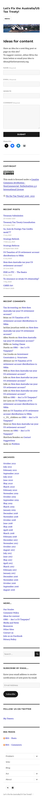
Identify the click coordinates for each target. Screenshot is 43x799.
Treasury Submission (13, 215)
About (9, 779)
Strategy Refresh (11, 239)
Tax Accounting (10, 307)
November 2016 (10, 580)
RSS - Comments (13, 745)
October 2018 (9, 520)
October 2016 (9, 583)
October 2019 (9, 497)
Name (9, 68)
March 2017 (8, 566)
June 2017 (7, 556)
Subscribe (10, 694)
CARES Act (8, 285)
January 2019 (9, 510)
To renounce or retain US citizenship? (21, 279)
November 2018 (10, 517)
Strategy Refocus (11, 245)
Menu (7, 19)
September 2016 (11, 586)
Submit (21, 134)
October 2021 (9, 463)
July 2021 (7, 467)
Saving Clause (18, 344)
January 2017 (9, 573)
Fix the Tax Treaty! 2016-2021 (20, 196)
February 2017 (10, 570)
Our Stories (8, 609)
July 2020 (7, 477)
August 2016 (9, 590)
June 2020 (8, 480)
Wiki (8, 762)
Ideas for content (11, 616)
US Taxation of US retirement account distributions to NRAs (20, 320)
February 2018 (10, 536)
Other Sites (8, 629)
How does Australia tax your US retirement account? (18, 310)
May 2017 (7, 560)
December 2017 (10, 540)
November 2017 (10, 543)
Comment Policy (11, 613)
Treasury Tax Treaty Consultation (19, 222)
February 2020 (10, 490)
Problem (16, 444)
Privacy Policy (9, 639)
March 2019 (8, 507)
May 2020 (8, 483)
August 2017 (9, 550)
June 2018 (8, 523)
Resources (8, 626)
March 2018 (8, 533)
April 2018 (8, 530)
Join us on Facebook (12, 636)
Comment (11, 103)
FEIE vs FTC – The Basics (15, 272)
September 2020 (11, 473)
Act (7, 774)
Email (9, 79)
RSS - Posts (10, 738)
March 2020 (9, 487)
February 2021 (10, 470)
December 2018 (10, 513)
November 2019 (10, 493)
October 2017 (9, 546)
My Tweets (8, 718)
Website (7, 91)
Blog (8, 768)
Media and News (11, 623)
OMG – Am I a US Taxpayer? (24, 397)
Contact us (8, 633)
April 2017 (8, 563)
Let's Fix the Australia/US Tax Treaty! (17, 794)
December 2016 (10, 576)
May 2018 (7, 527)
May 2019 (7, 503)
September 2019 (11, 500)
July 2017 (7, 553)
